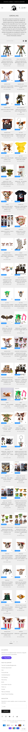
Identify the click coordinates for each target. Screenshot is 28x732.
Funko (7, 179)
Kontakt (3, 689)
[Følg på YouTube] (9, 716)
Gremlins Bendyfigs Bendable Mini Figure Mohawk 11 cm (7, 63)
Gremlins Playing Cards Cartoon (21, 232)
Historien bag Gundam (6, 667)
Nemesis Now (7, 84)
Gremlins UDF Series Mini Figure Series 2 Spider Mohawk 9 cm (7, 584)
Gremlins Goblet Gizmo (7, 109)
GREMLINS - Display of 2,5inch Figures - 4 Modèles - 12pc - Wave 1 (7, 454)
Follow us (3, 687)
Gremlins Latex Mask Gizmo (21, 608)
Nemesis (21, 631)
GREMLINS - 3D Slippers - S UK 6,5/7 (7, 405)
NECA (7, 326)
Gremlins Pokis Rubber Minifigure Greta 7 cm (7, 305)
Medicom (7, 553)
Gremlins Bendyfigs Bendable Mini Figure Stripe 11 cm (21, 63)
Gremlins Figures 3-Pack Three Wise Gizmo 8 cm (7, 256)
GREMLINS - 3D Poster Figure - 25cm (21, 182)
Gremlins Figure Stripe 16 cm (21, 87)
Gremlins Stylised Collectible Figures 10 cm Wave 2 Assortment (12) (21, 531)
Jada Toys (7, 449)
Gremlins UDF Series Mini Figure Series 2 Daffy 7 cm (20, 584)
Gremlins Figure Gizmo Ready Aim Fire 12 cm (7, 354)
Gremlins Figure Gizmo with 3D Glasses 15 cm (7, 87)
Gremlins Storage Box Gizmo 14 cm (7, 634)
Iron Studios (21, 277)
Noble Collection (7, 59)
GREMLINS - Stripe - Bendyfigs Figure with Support (7, 504)
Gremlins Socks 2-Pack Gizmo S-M (7, 232)
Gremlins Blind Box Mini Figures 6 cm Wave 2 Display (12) (7, 531)
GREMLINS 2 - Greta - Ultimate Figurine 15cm (21, 405)
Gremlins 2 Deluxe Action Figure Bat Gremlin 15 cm (7, 330)
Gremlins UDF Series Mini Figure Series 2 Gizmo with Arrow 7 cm (20, 557)
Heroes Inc (20, 204)
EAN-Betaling (4, 677)
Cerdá (20, 252)
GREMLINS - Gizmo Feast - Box (21, 634)
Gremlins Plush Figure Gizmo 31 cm (7, 158)
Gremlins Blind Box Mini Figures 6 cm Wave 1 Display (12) (7, 381)
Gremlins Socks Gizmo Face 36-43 (21, 255)
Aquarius (21, 229)
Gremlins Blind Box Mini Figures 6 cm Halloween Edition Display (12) (21, 505)
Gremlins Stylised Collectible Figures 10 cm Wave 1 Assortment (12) (21, 355)
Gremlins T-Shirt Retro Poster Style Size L (21, 207)
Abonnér (6, 711)
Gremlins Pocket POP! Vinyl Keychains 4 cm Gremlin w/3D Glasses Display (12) (21, 454)
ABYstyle (7, 476)
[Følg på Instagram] (6, 716)
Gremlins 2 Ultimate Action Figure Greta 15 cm (21, 330)
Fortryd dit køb (4, 672)
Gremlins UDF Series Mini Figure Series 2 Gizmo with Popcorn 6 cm (7, 558)
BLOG (2, 682)
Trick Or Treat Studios (20, 605)
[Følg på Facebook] (2, 716)
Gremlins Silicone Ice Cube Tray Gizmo (21, 158)
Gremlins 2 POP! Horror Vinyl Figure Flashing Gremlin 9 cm (7, 183)
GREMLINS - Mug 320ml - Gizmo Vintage (7, 478)
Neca (21, 402)
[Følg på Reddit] (17, 716)
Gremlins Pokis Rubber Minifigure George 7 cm (20, 305)
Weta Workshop (21, 107)
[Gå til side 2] (17, 641)
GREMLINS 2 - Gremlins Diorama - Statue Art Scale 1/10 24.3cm (21, 381)
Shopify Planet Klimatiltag (7, 694)
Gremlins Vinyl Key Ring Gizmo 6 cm (21, 135)
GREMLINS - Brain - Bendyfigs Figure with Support (21, 479)
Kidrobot (21, 426)
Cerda (7, 402)
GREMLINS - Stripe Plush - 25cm (7, 429)
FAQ (2, 670)
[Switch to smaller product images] (26, 40)
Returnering (4, 679)
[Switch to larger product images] (23, 40)
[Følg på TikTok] (13, 716)
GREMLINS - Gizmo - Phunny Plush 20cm (20, 429)
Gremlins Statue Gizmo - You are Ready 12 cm (7, 135)
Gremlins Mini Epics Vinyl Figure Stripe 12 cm (21, 111)
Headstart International (21, 351)
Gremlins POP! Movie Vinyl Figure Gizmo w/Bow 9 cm (7, 208)
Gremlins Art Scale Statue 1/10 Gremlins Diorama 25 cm (20, 281)
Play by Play (7, 277)
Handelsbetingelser (5, 675)
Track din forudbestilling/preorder (8, 665)
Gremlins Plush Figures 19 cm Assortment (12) (7, 281)
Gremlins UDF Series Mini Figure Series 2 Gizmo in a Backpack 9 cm (7, 609)
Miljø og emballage (5, 691)
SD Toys (21, 132)
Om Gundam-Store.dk (6, 684)
